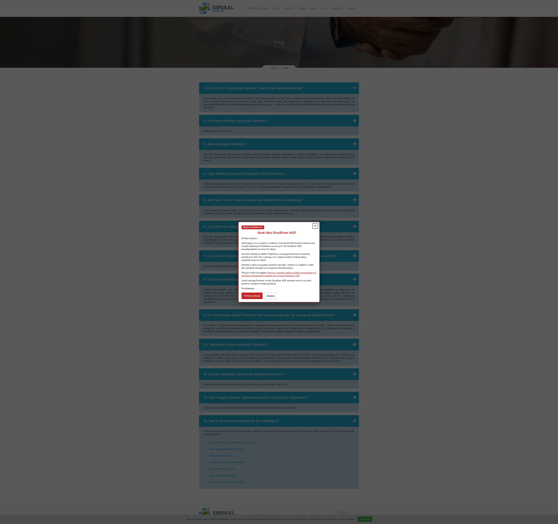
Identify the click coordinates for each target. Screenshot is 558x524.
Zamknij (270, 296)
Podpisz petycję (252, 296)
